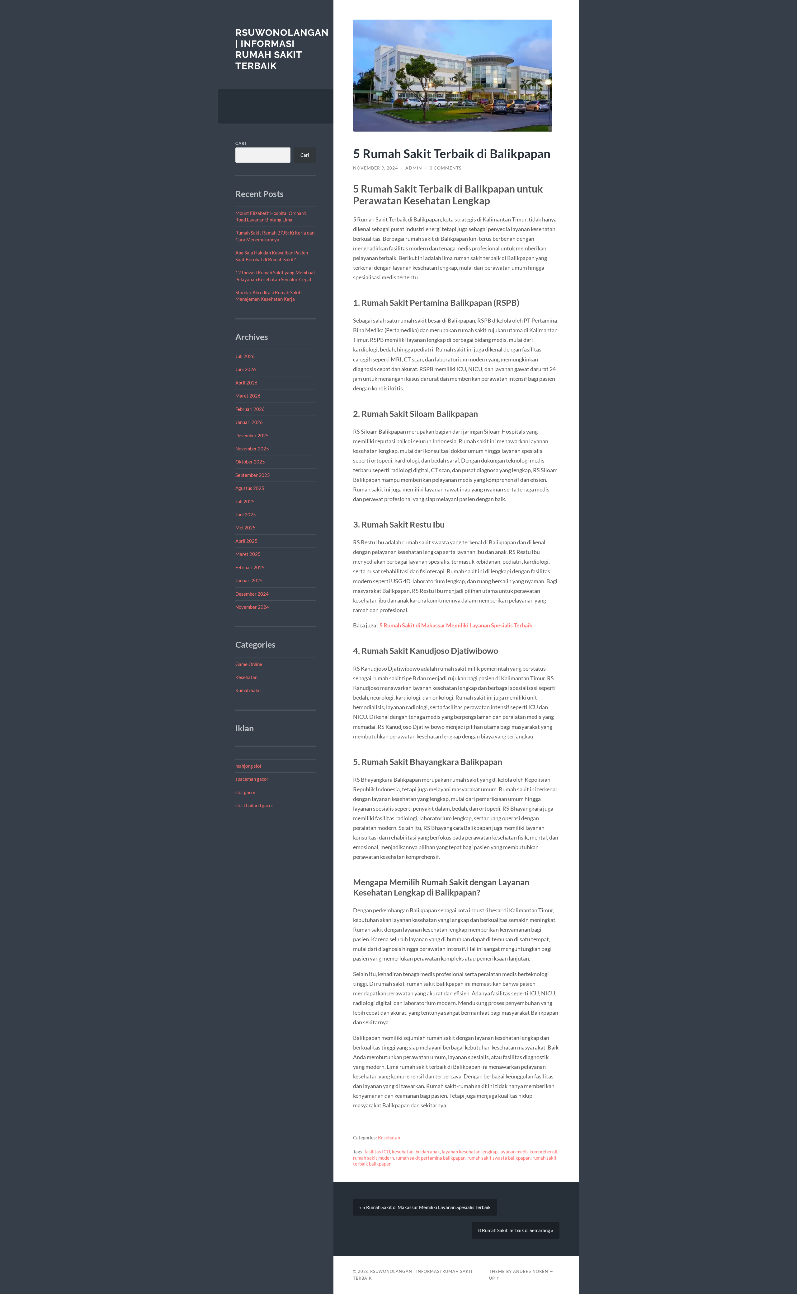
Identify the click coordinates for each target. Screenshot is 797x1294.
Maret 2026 (248, 395)
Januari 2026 (249, 422)
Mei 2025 (245, 527)
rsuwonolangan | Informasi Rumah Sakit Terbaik (282, 49)
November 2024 (252, 607)
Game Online (248, 664)
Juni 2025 (245, 514)
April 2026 (246, 382)
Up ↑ (494, 1278)
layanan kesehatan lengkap (470, 1151)
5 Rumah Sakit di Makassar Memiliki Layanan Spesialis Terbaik (456, 625)
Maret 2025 (248, 554)
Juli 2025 (245, 501)
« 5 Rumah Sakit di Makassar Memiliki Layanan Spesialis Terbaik (425, 1207)
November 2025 (252, 448)
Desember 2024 (252, 594)
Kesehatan (246, 677)
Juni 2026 (245, 369)
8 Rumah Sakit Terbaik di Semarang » (515, 1230)
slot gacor (245, 792)
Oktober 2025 (250, 461)
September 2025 (252, 475)
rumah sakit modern (373, 1158)
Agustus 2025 (249, 488)
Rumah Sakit (248, 690)
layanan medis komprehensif (528, 1151)
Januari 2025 (249, 580)
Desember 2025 (252, 435)
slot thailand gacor (254, 805)
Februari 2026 (250, 409)
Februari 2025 (250, 567)
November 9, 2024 (375, 167)
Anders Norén (530, 1271)
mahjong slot (248, 766)
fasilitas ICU (377, 1151)
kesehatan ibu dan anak (416, 1151)
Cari (240, 143)
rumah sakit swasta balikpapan (499, 1158)
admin (413, 167)
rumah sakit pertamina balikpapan (430, 1158)
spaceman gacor (251, 779)
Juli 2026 (245, 356)
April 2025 (246, 541)
